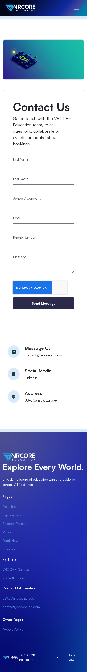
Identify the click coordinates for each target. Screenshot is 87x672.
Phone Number (24, 237)
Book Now (10, 540)
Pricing (8, 532)
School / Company (27, 198)
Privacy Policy (13, 630)
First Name (21, 159)
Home (57, 657)
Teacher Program (15, 523)
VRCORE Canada (16, 569)
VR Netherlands (14, 578)
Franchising (11, 549)
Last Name (21, 179)
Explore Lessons (15, 515)
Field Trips (10, 506)
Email (17, 218)
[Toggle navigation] (76, 8)
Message (19, 257)
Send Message (44, 303)
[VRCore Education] (25, 8)
